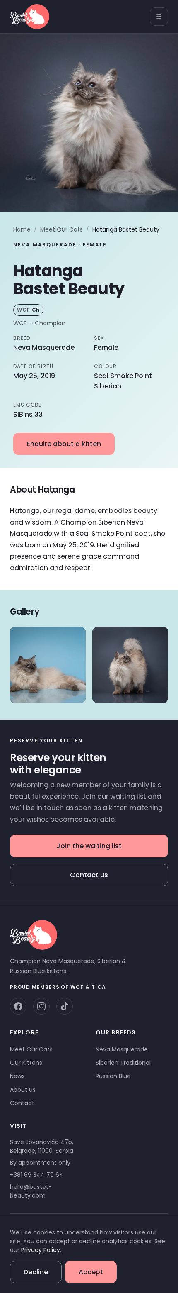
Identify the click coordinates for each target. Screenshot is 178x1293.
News (17, 1076)
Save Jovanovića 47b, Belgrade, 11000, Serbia (41, 1146)
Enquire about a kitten (64, 444)
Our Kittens (26, 1063)
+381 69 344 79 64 (36, 1175)
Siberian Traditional (123, 1063)
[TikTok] (64, 1006)
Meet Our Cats (61, 229)
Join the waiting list (89, 846)
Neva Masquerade (122, 1049)
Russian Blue (113, 1076)
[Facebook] (18, 1006)
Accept (91, 1272)
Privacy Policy (40, 1250)
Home (22, 229)
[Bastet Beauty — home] (29, 16)
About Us (23, 1090)
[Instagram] (41, 1006)
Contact (22, 1103)
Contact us (89, 875)
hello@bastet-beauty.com (31, 1191)
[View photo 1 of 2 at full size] (48, 665)
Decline (36, 1272)
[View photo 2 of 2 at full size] (130, 665)
